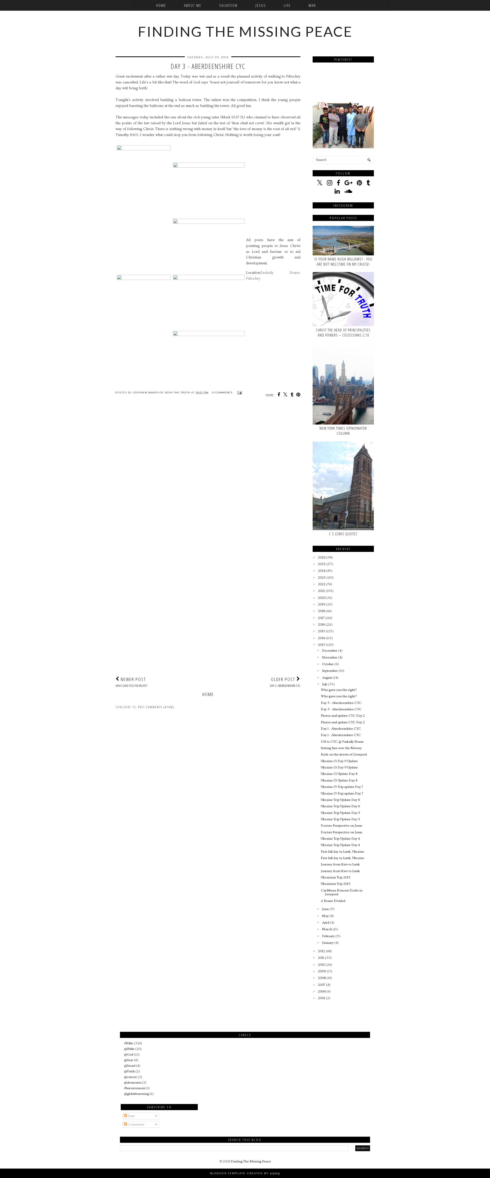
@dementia (132, 1082)
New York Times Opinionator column (343, 431)
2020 (322, 598)
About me (192, 5)
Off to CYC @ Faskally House (342, 741)
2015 (321, 631)
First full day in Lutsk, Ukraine (342, 851)
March (327, 929)
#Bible (128, 1043)
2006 (322, 991)
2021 (321, 591)
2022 (321, 584)
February (328, 936)
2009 (322, 971)
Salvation (228, 5)
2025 (322, 564)
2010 (321, 964)
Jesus (260, 5)
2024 (321, 571)
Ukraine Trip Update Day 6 (340, 800)
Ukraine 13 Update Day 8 (339, 774)
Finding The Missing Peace (245, 31)
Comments (135, 1124)
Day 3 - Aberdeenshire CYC (341, 703)
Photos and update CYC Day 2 (343, 715)
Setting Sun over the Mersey (341, 748)
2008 (322, 978)
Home (161, 5)
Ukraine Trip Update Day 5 (340, 813)
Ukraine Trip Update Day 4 (340, 838)
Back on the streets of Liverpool (344, 754)
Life (287, 5)
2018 (321, 611)
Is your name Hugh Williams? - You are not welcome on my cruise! (343, 261)
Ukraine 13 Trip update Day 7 (342, 787)
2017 (321, 618)
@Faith (129, 1071)
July (324, 684)
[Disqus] (208, 473)
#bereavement (134, 1088)
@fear (128, 1060)
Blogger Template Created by (245, 1173)
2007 (321, 985)
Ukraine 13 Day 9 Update (339, 761)
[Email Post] (239, 392)
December (329, 650)
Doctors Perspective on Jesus (341, 825)
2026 (321, 557)
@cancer (130, 1077)
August (327, 677)
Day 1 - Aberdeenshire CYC (341, 728)
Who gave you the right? (339, 690)
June (325, 909)
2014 (321, 638)
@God (128, 1054)
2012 (321, 951)
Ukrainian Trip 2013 (335, 877)
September (330, 671)
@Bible (129, 1049)
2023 (322, 577)
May (325, 916)
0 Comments (222, 392)
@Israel (129, 1066)
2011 (321, 958)
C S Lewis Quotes (343, 533)
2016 (321, 624)
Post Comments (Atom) (156, 707)
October (328, 664)
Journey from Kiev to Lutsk (340, 864)
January (328, 943)
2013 (321, 645)
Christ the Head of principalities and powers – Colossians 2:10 (343, 332)
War (312, 5)
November (329, 657)
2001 (321, 998)
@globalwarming (136, 1094)
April (325, 922)
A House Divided (333, 901)
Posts (131, 1116)
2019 (321, 604)
